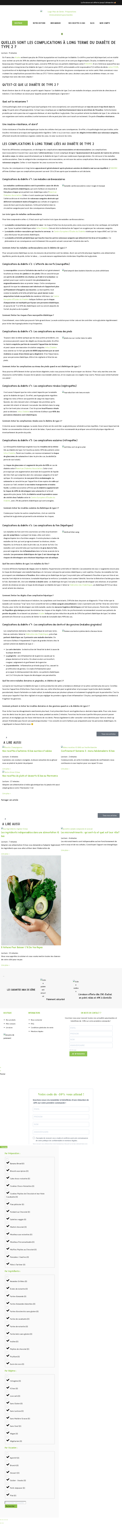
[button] (2, 808)
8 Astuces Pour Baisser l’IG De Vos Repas (22, 947)
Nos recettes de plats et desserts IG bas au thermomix (30, 775)
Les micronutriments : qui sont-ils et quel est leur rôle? (90, 832)
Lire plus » (6, 769)
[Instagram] (31, 1042)
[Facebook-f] (40, 1042)
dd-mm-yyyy (72, 1050)
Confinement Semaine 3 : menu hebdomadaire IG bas (87, 751)
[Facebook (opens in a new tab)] (7, 2)
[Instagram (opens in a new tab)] (10, 2)
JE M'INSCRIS (78, 1054)
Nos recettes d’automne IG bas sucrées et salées (27, 751)
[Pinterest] (49, 1042)
